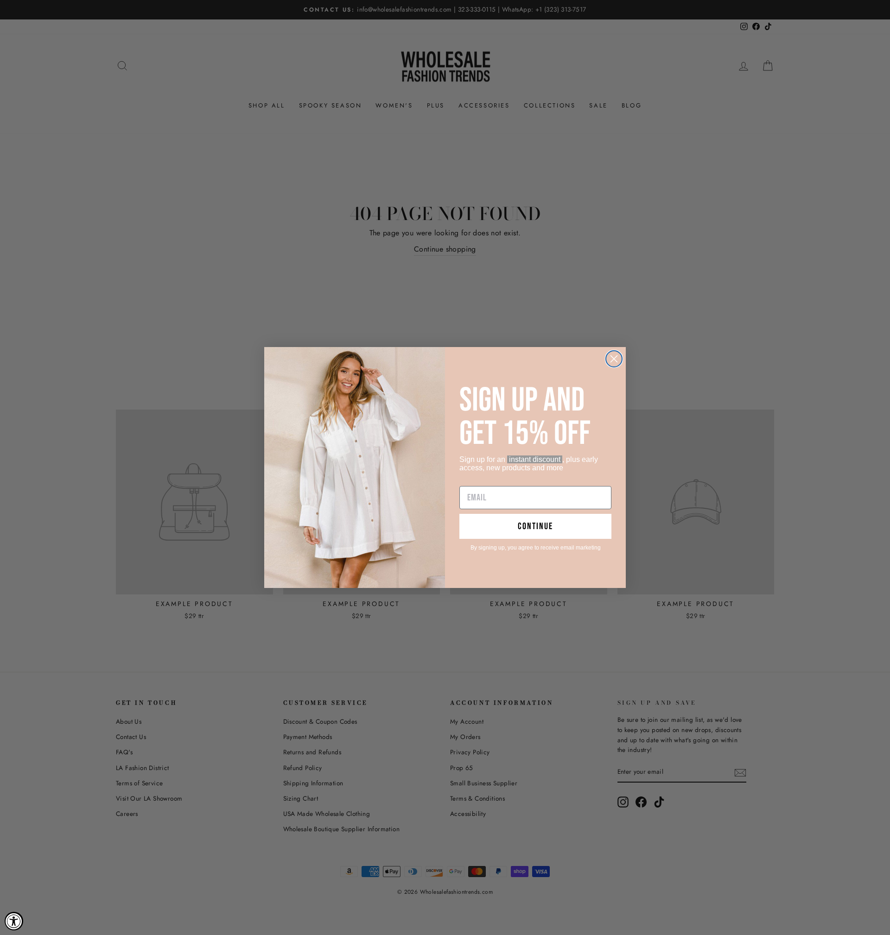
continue (535, 526)
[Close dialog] (614, 359)
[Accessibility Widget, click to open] (14, 921)
